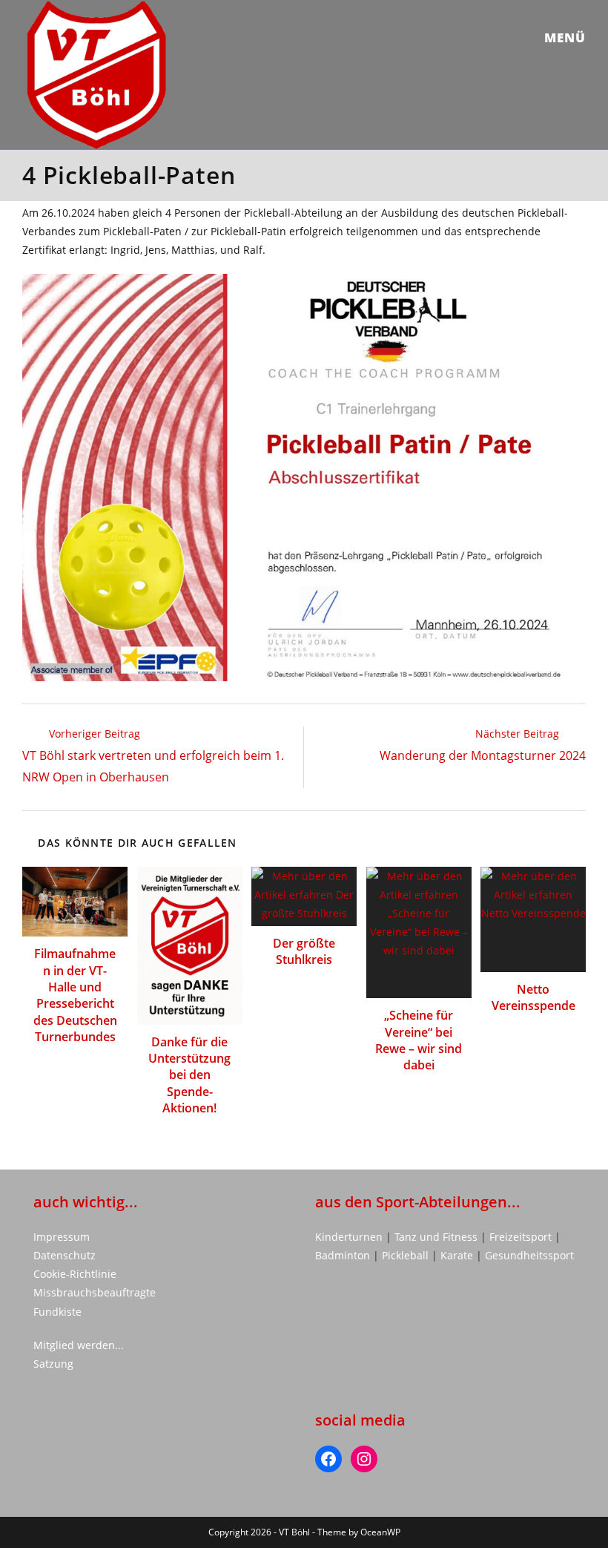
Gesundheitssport (529, 1255)
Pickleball (405, 1255)
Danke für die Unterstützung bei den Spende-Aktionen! (189, 1075)
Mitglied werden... (78, 1345)
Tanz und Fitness (436, 1237)
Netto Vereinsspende (533, 997)
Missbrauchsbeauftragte (94, 1292)
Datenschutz (64, 1255)
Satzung (53, 1364)
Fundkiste (57, 1312)
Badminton (344, 1255)
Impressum (61, 1237)
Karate (458, 1255)
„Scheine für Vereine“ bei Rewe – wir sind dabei (418, 1040)
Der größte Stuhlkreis (304, 951)
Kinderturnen (350, 1237)
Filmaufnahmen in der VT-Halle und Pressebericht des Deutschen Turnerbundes (75, 995)
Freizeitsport (522, 1237)
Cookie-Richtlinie (74, 1274)
